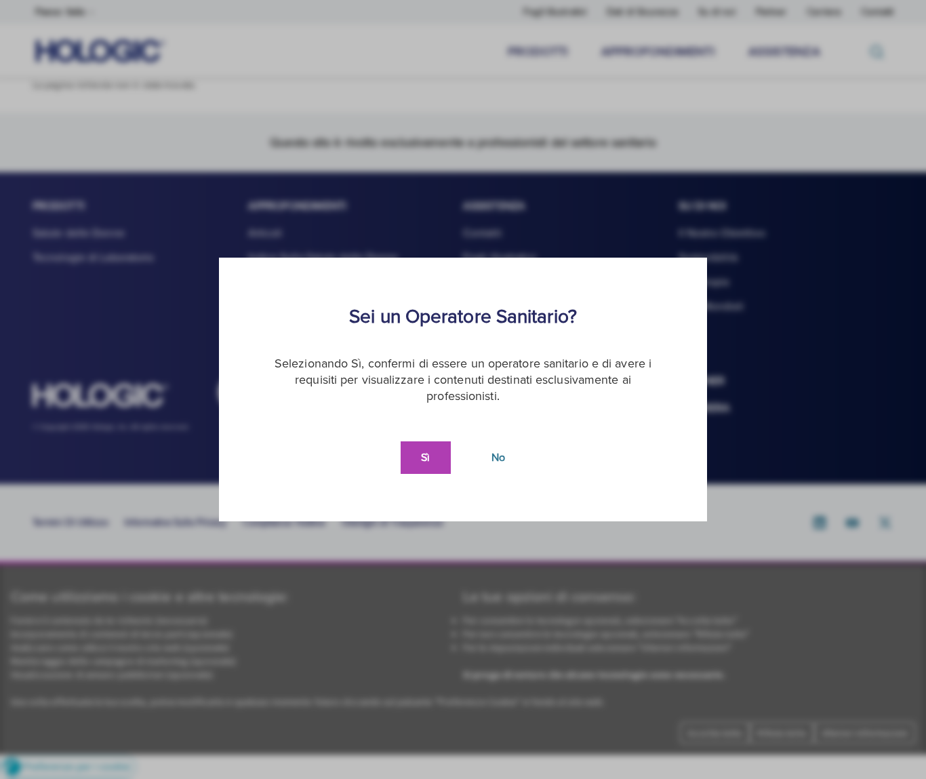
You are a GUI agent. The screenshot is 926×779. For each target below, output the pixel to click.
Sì (425, 457)
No (498, 457)
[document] (463, 389)
